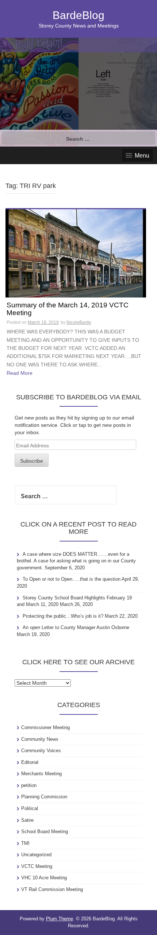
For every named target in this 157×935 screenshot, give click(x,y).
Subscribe (31, 461)
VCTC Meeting (36, 866)
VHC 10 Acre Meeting (44, 877)
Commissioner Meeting (45, 727)
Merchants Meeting (41, 773)
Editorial (29, 762)
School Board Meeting (44, 831)
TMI (25, 843)
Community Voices (41, 750)
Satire (27, 820)
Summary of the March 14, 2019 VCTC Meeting (68, 309)
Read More (19, 373)
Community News (39, 739)
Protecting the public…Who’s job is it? (63, 616)
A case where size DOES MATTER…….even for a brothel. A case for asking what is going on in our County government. (76, 560)
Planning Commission (44, 796)
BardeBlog (78, 15)
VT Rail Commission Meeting (52, 889)
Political (29, 808)
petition (29, 785)
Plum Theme (59, 918)
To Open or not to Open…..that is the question (71, 579)
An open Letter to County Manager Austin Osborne (76, 627)
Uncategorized (36, 854)
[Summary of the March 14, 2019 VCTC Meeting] (75, 253)
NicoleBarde (78, 322)
